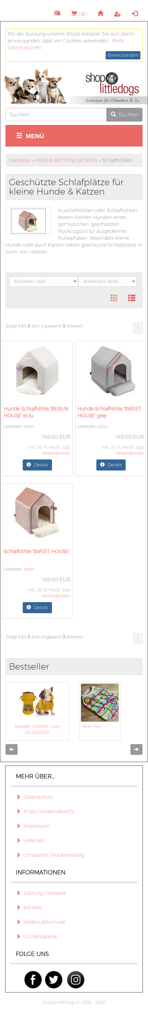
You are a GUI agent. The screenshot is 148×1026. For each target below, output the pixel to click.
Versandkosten (56, 453)
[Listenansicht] (131, 298)
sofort (28, 426)
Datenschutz (37, 797)
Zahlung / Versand (43, 893)
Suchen (127, 114)
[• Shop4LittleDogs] (74, 87)
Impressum (35, 826)
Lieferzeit (32, 840)
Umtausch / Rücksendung (52, 855)
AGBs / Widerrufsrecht (47, 811)
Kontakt (31, 907)
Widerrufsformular (43, 922)
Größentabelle (39, 936)
